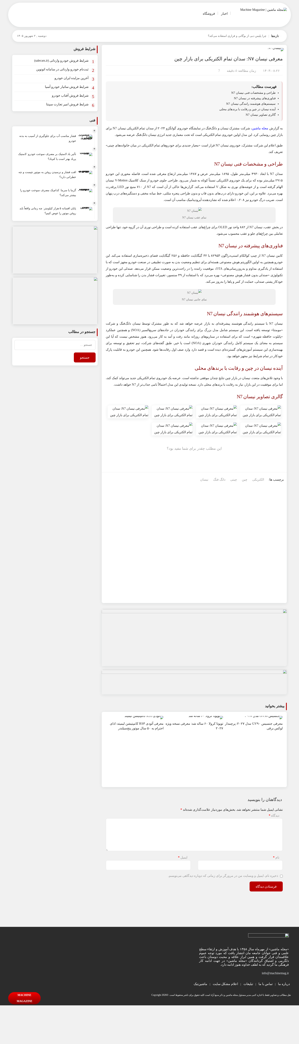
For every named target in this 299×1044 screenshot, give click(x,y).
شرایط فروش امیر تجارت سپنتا (67, 104)
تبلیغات (248, 984)
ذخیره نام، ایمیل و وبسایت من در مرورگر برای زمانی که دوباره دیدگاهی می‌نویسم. (223, 875)
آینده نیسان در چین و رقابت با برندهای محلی (247, 109)
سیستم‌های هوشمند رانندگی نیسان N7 (251, 103)
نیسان (204, 479)
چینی (233, 479)
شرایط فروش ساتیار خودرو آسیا (66, 86)
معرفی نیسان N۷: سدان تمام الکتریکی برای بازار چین (228, 58)
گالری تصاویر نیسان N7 (261, 114)
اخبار (224, 13)
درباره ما (284, 984)
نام (276, 857)
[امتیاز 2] (187, 457)
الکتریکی (258, 479)
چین (244, 479)
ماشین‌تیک (200, 984)
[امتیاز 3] (194, 457)
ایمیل (182, 857)
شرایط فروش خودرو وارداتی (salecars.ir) (61, 60)
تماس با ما (266, 984)
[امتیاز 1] (181, 457)
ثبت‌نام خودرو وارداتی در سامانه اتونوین (62, 69)
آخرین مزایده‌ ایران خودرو (71, 78)
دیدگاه (274, 815)
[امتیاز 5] (207, 457)
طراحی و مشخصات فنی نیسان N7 (253, 92)
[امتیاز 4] (201, 457)
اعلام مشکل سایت (225, 984)
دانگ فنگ (219, 479)
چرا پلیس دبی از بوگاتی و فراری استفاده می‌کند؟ (237, 35)
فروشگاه (209, 13)
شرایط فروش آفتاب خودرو (70, 95)
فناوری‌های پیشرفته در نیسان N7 (255, 98)
